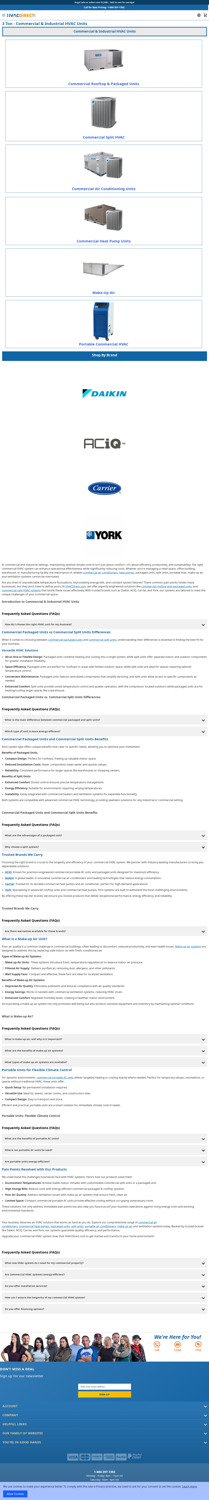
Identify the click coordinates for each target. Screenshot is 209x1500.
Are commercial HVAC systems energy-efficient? (35, 1274)
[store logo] (20, 15)
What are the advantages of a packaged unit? (33, 835)
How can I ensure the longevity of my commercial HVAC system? (45, 1297)
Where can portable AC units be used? (28, 1150)
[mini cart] (205, 15)
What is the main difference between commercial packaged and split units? (52, 719)
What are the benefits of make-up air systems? (34, 1050)
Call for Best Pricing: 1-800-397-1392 (104, 7)
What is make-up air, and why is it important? (33, 1039)
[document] (104, 1491)
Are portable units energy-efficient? (27, 1161)
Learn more (189, 1486)
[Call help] (157, 1346)
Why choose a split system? (22, 846)
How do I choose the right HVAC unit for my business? (38, 624)
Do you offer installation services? (26, 1286)
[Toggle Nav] (4, 15)
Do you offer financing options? (24, 1309)
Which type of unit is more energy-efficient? (32, 731)
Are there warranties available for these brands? (35, 931)
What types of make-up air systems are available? (36, 1062)
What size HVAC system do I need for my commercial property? (44, 1262)
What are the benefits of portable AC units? (32, 1138)
